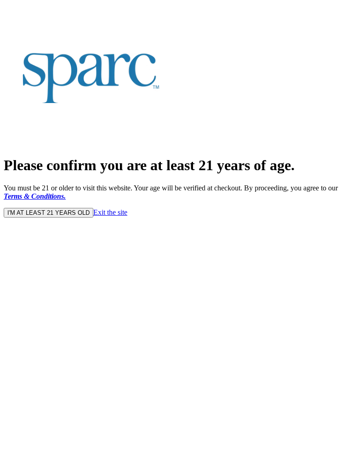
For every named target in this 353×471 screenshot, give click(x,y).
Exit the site (110, 212)
